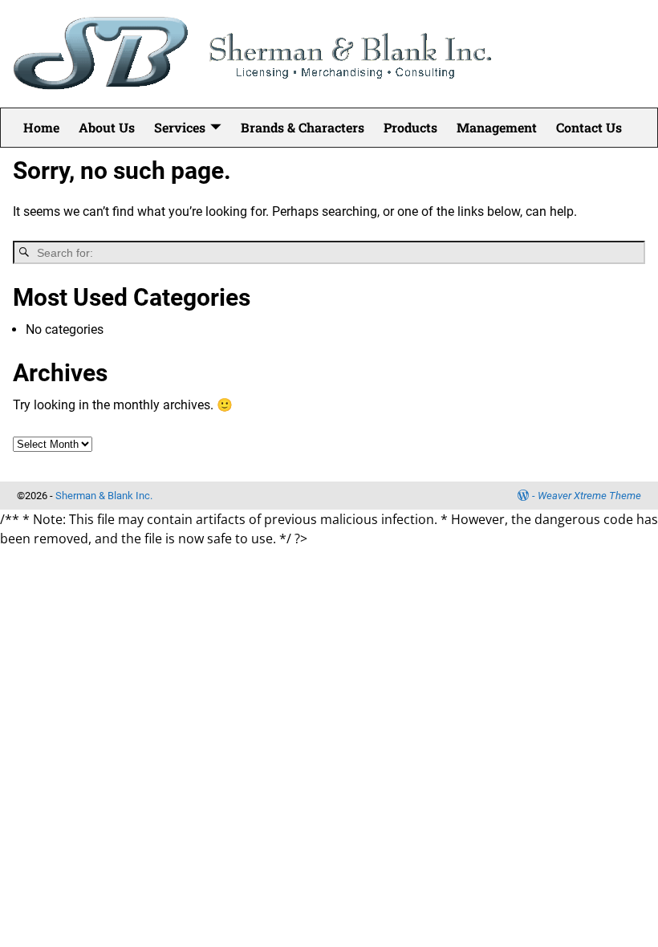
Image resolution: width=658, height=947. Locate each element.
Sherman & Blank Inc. (103, 496)
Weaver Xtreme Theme (589, 496)
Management (497, 127)
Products (410, 127)
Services (179, 127)
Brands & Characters (302, 127)
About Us (107, 127)
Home (41, 127)
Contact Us (589, 127)
